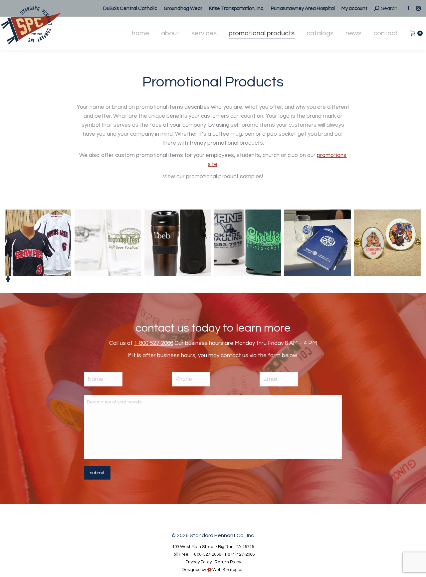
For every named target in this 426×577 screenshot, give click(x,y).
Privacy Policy (198, 562)
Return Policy (228, 562)
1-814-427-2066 (239, 554)
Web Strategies (227, 569)
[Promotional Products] (38, 243)
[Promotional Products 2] (247, 243)
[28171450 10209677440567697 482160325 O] (317, 243)
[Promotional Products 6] (177, 243)
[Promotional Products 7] (108, 243)
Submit (97, 473)
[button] (8, 279)
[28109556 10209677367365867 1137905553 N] (387, 243)
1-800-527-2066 (153, 343)
